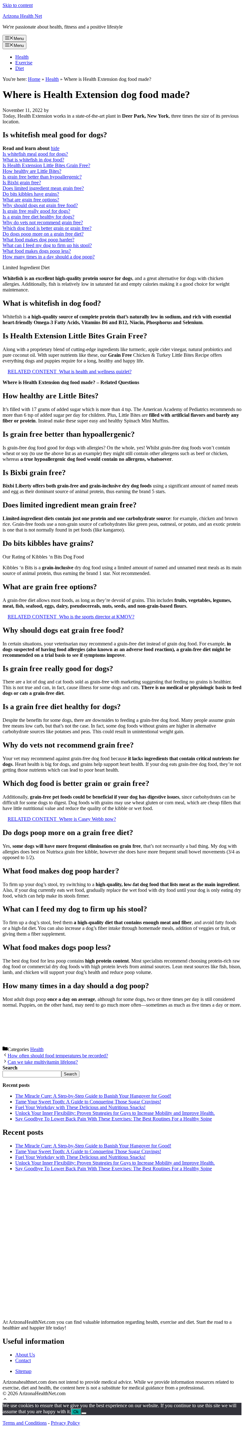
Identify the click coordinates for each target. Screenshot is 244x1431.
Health (22, 57)
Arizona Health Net (22, 16)
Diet (19, 68)
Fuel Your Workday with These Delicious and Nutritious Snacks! (80, 1107)
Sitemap (23, 1371)
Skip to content (18, 5)
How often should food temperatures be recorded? (58, 1055)
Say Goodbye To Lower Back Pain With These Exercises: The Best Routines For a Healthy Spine (113, 1118)
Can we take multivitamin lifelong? (43, 1062)
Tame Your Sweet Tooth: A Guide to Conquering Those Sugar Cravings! (88, 1101)
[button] (5, 1399)
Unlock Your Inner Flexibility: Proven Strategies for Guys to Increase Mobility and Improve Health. (115, 1113)
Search (70, 1074)
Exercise (23, 62)
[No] (83, 1413)
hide (55, 148)
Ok (76, 1411)
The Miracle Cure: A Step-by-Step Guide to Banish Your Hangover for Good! (93, 1096)
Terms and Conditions (25, 1423)
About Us (25, 1354)
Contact (23, 1360)
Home (34, 79)
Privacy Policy (65, 1423)
